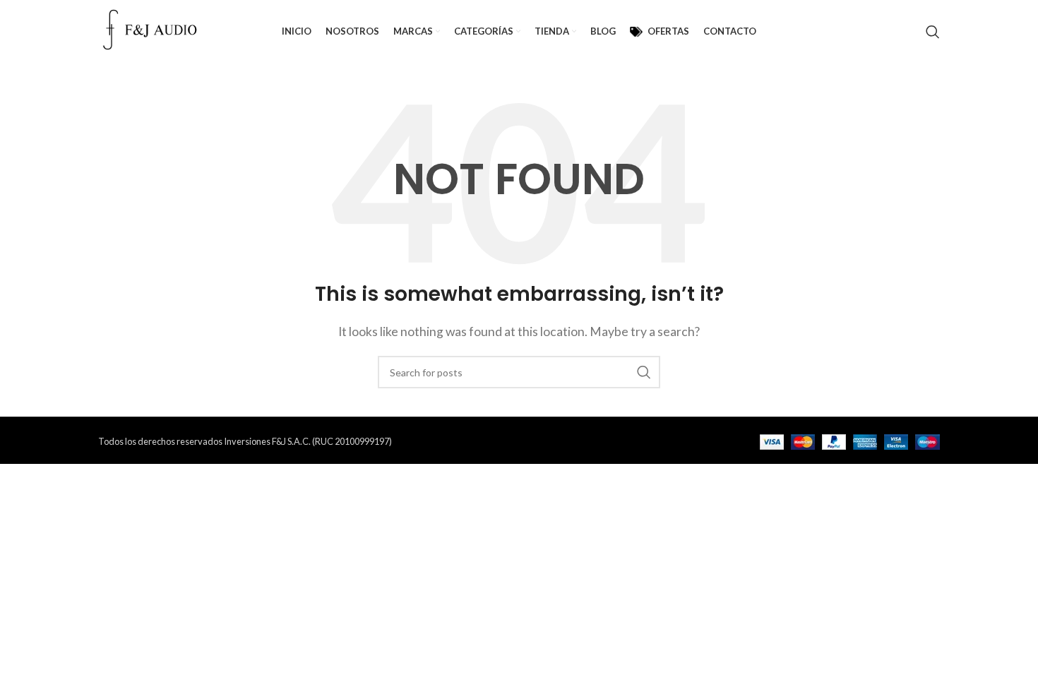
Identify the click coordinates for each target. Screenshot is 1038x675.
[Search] (933, 32)
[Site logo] (150, 30)
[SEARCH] (644, 372)
